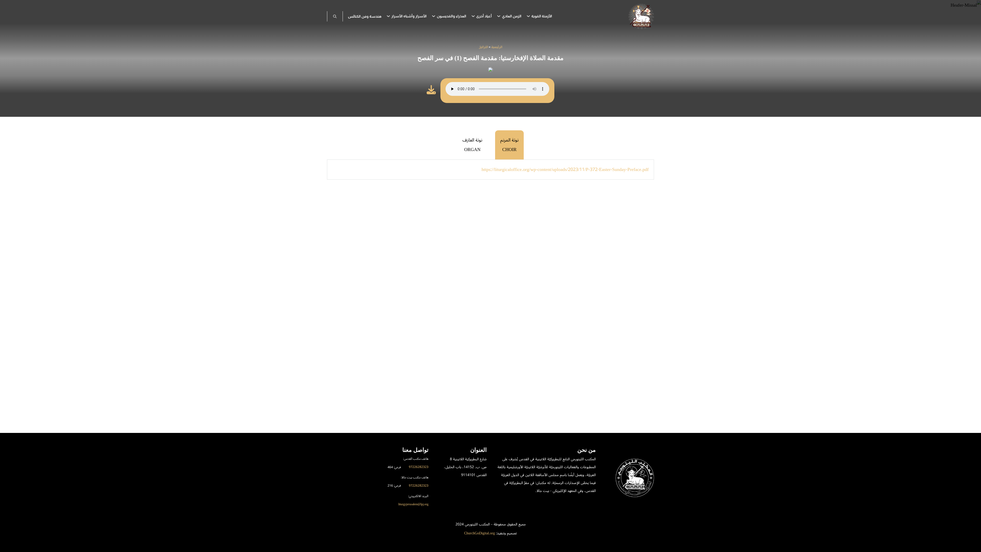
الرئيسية (496, 47)
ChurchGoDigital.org (479, 533)
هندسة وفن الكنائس (364, 16)
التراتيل (483, 47)
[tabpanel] (490, 169)
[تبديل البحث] (335, 16)
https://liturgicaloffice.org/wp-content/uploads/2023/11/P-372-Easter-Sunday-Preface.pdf (565, 169)
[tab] (509, 144)
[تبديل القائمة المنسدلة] (528, 16)
